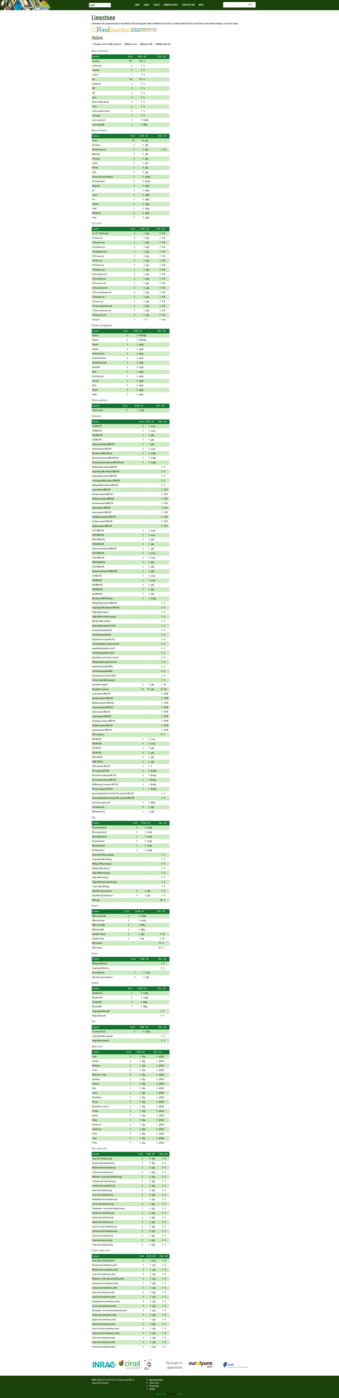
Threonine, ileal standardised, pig (103, 1163)
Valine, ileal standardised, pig (102, 1190)
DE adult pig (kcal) (98, 841)
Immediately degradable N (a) (102, 630)
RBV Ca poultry (97, 943)
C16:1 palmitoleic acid (99, 251)
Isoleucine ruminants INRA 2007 (102, 707)
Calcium (94, 140)
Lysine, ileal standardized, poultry (103, 1260)
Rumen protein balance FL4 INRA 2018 (104, 571)
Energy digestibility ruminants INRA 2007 (105, 607)
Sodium (94, 163)
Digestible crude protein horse (102, 977)
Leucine (94, 1092)
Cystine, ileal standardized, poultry (103, 1274)
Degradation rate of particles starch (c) (105, 657)
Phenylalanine (96, 1097)
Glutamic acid (96, 1129)
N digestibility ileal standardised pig (104, 882)
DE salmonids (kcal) (98, 1031)
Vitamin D (95, 340)
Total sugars (96, 115)
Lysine (94, 1056)
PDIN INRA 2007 (97, 589)
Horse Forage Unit (98, 972)
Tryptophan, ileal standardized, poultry (105, 1283)
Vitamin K (95, 349)
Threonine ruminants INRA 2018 (102, 494)
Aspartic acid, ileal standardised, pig (104, 1226)
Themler (180, 1394)
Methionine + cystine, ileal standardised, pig (107, 1176)
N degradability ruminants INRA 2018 (104, 476)
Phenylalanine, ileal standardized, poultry (106, 1301)
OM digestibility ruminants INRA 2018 (104, 467)
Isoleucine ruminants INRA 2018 (102, 503)
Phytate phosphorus (99, 149)
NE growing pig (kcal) (99, 836)
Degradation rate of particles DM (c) (104, 675)
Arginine (95, 1115)
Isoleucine (95, 1083)
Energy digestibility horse (100, 968)
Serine (94, 1138)
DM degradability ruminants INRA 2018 (105, 485)
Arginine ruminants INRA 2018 (102, 526)
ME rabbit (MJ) (97, 1006)
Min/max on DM (146, 44)
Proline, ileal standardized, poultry (103, 1346)
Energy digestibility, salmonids (102, 1036)
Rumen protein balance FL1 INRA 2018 (104, 548)
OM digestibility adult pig (100, 868)
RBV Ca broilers (97, 947)
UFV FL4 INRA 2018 (98, 557)
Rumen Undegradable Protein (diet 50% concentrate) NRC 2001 (113, 798)
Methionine (96, 1065)
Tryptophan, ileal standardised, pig (104, 1181)
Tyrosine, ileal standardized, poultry (104, 1306)
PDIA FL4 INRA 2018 (98, 562)
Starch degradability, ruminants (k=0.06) (105, 643)
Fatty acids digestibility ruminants (103, 680)
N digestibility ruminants (100, 612)
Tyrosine (95, 1101)
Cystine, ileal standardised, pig (102, 1172)
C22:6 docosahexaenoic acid (101, 310)
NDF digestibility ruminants (101, 621)
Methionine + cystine (99, 1074)
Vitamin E (95, 344)
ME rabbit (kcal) (97, 997)
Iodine (94, 217)
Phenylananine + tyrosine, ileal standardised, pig (108, 1208)
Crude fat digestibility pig (100, 886)
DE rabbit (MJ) (96, 1002)
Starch (94, 106)
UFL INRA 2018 (97, 426)
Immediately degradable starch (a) (103, 648)
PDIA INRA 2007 (97, 584)
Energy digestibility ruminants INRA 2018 (105, 471)
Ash (93, 79)
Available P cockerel (98, 934)
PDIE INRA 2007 (97, 594)
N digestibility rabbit (99, 1015)
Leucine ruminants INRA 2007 (101, 716)
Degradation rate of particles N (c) (103, 639)
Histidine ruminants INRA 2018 (102, 521)
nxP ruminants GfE (98, 807)
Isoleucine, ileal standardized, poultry (104, 1287)
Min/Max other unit (163, 44)
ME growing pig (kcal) (99, 832)
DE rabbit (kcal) (97, 993)
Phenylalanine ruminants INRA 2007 (104, 721)
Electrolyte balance (98, 181)
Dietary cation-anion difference (102, 176)
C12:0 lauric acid (97, 238)
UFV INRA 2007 (97, 580)
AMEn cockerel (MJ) (98, 925)
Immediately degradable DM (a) (102, 666)
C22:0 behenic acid (98, 296)
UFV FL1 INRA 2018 (98, 535)
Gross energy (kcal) (98, 120)
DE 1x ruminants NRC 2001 (100, 770)
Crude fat (95, 74)
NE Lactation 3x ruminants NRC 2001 (104, 775)
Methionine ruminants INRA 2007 (103, 702)
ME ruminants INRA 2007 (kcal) (102, 598)
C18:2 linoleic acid (98, 265)
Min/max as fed (131, 44)
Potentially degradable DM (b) (102, 671)
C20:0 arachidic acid (98, 278)
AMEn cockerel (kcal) (99, 916)
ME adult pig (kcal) (98, 845)
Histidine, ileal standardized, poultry (104, 1315)
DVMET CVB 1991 (97, 761)
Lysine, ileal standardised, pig (102, 1158)
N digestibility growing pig (101, 872)
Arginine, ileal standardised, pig (103, 1217)
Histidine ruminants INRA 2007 (102, 725)
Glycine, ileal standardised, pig (102, 1235)
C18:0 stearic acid (98, 256)
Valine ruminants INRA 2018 (101, 507)
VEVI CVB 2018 (96, 743)
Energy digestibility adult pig (102, 859)
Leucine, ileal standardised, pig (102, 1194)
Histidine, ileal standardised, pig (103, 1213)
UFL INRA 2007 (97, 575)
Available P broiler (98, 938)
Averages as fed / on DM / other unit (107, 44)
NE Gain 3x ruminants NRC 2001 (102, 789)
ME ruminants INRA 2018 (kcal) (102, 453)
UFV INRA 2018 (97, 430)
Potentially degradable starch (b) (103, 652)
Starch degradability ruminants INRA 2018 (106, 480)
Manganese (96, 185)
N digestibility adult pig (100, 877)
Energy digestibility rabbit (101, 1011)
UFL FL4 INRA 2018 (98, 553)
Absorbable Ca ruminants (100, 689)
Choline (94, 394)
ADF (93, 92)
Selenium (95, 204)
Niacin (94, 371)
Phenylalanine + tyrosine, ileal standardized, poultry (109, 1310)
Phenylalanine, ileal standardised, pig (104, 1199)
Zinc (93, 190)
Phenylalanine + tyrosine (100, 1106)
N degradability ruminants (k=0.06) (103, 625)
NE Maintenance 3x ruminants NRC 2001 (105, 784)
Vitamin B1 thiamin (98, 353)
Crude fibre (95, 70)
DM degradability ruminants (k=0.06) (104, 662)
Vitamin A (95, 335)
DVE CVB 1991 (96, 748)
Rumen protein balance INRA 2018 (103, 444)
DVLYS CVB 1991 (97, 757)
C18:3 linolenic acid (98, 269)
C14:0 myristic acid (98, 242)
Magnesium (96, 154)
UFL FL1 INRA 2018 (98, 530)
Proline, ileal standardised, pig (102, 1244)
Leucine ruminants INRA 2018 (101, 512)
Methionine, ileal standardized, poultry (105, 1269)
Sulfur (94, 172)
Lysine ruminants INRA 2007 (101, 693)
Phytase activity (97, 410)
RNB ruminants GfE (98, 811)
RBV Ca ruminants (98, 734)
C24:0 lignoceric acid (99, 315)
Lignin (94, 97)
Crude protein (96, 65)
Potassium (96, 158)
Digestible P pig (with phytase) (102, 895)
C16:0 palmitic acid (98, 247)
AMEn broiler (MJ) (98, 929)
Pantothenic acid (98, 376)
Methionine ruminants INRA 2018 (103, 498)
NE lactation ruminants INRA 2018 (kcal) (105, 457)
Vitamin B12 (96, 367)
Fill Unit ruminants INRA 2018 (101, 448)
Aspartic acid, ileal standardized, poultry (105, 1328)
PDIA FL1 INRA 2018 (98, 539)
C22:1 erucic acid (97, 301)
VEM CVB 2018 (96, 739)
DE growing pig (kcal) (99, 827)
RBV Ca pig (95, 900)
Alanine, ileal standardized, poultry (103, 1324)
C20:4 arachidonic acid (99, 287)
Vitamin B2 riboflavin (99, 358)
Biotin (94, 385)
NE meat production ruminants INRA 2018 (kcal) (108, 462)
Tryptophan (96, 1079)
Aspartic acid (96, 1124)
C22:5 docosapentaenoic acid (102, 306)
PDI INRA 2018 (97, 439)
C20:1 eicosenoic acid (99, 283)
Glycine (94, 1133)
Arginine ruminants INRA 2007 (102, 730)
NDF (93, 88)
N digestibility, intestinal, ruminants (104, 616)
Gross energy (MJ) (98, 124)
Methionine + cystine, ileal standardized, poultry (108, 1278)
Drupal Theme (161, 1394)
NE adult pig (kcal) (98, 850)
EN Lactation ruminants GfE (101, 802)
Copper (94, 194)
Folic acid (95, 380)
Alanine (94, 1120)
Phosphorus (96, 145)
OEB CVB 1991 (96, 752)
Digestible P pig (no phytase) (102, 891)
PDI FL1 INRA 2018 (98, 544)
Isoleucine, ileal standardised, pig (103, 1185)
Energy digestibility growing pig (103, 854)
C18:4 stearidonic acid (99, 274)
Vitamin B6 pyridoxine (99, 362)
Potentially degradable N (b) (101, 634)
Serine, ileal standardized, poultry (103, 1342)
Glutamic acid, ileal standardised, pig (104, 1231)
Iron (93, 199)
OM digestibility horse (99, 963)
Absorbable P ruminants (100, 684)
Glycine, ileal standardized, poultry (103, 1337)
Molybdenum (96, 213)
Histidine (95, 1111)
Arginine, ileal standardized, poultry (104, 1319)
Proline (94, 1142)
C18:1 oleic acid (97, 260)
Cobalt (94, 208)
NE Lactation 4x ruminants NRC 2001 (104, 779)
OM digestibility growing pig (101, 863)
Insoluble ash (96, 83)
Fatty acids (96, 319)
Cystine (94, 1070)
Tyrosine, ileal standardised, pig (103, 1204)
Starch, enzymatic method (101, 111)
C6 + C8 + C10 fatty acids (100, 233)
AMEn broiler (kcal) (98, 920)
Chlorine (95, 167)
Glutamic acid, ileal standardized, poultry (106, 1333)
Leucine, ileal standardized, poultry (103, 1296)
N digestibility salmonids (100, 1040)
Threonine (95, 1061)
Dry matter (95, 61)
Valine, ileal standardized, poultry (103, 1292)
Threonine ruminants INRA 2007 (102, 698)
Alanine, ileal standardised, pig (102, 1222)
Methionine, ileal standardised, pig (104, 1167)
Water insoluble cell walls (100, 101)
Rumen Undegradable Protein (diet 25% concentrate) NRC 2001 (113, 793)
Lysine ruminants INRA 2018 (101, 489)
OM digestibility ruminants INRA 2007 (104, 603)
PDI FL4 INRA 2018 (98, 566)
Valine (94, 1088)
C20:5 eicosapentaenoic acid (101, 292)
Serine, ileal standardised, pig (102, 1240)
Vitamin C (95, 389)
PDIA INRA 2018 (97, 435)
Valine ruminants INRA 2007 (101, 711)
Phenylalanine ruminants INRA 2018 (103, 516)
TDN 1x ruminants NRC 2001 (101, 766)
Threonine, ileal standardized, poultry (104, 1265)
